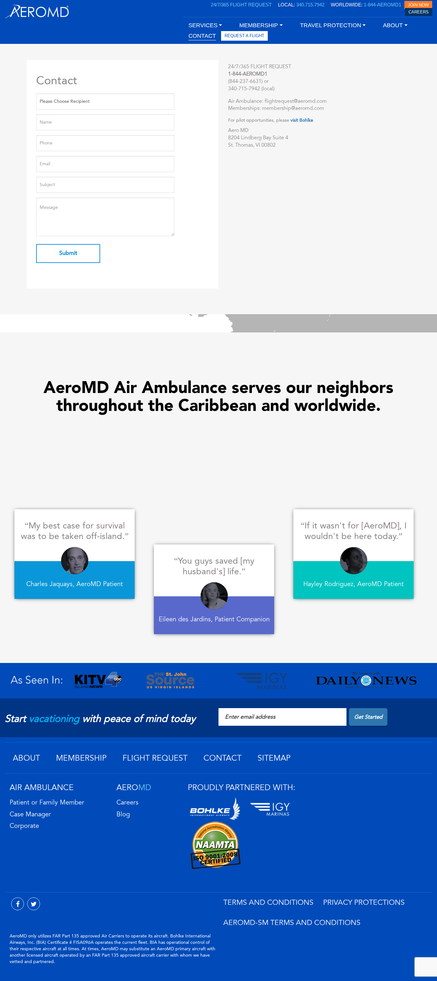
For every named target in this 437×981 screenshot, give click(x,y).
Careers (127, 802)
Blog (123, 814)
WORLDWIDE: (366, 4)
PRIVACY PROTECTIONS (364, 902)
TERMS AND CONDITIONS (268, 902)
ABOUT (26, 758)
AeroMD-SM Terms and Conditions (292, 922)
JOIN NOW (418, 5)
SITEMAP (274, 758)
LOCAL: (301, 4)
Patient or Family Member (47, 802)
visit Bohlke (301, 120)
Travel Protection (330, 25)
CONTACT (202, 36)
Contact (222, 758)
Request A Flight (244, 35)
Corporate (24, 826)
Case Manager (30, 814)
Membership (81, 758)
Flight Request (155, 758)
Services (203, 25)
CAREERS (419, 12)
